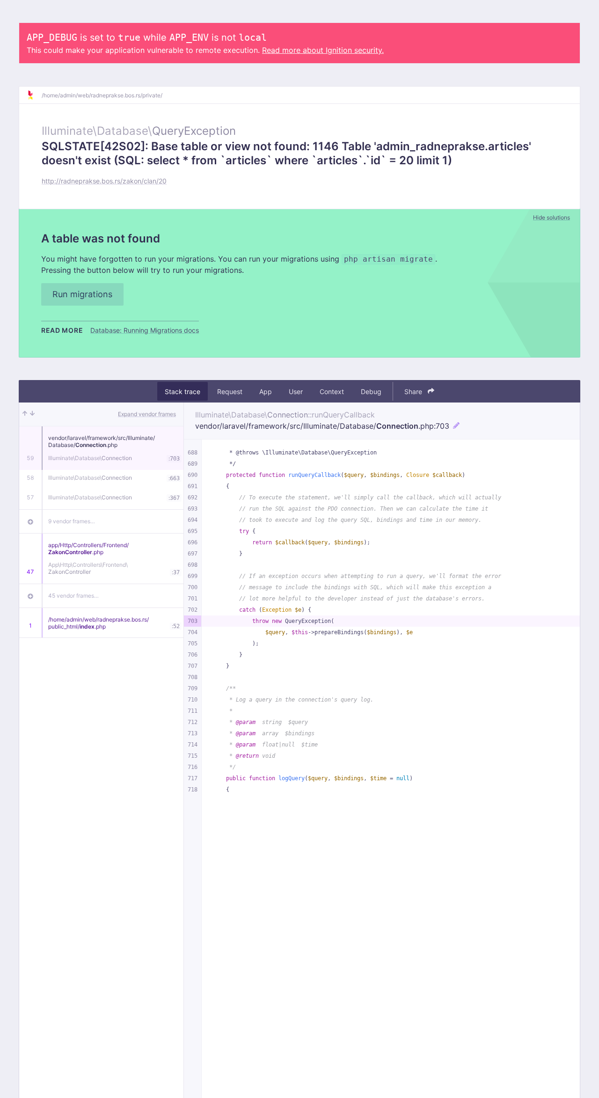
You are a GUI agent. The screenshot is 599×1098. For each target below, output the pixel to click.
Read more (62, 330)
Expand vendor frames (147, 413)
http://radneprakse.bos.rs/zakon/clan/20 (104, 181)
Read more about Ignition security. (323, 50)
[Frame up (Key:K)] (25, 414)
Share (414, 391)
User (296, 391)
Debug (371, 391)
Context (332, 391)
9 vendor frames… (71, 521)
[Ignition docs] (34, 95)
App (265, 391)
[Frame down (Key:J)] (32, 414)
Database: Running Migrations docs (144, 330)
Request (229, 391)
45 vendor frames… (73, 595)
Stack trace (182, 391)
